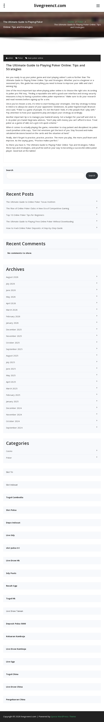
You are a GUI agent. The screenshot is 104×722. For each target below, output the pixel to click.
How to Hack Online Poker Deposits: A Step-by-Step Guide (34, 228)
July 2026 (10, 283)
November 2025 (14, 336)
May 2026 (11, 296)
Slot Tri (9, 472)
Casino (9, 451)
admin (10, 58)
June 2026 (11, 290)
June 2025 (11, 368)
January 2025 (12, 401)
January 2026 (12, 323)
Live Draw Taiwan (14, 611)
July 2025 (10, 362)
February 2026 (13, 316)
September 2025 (14, 349)
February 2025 (13, 395)
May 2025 (11, 375)
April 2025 (11, 381)
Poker (80, 21)
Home (71, 21)
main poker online (35, 58)
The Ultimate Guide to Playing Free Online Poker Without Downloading (40, 221)
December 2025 (14, 329)
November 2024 (14, 414)
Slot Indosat (12, 484)
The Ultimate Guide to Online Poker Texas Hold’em (30, 202)
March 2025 (11, 388)
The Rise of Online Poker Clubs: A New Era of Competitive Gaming (37, 208)
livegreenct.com (50, 5)
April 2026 (11, 303)
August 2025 (12, 355)
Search (9, 170)
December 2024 (14, 408)
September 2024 (14, 427)
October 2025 (13, 342)
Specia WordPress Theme (63, 716)
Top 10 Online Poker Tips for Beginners (25, 215)
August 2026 (12, 277)
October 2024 (13, 421)
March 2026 (11, 309)
